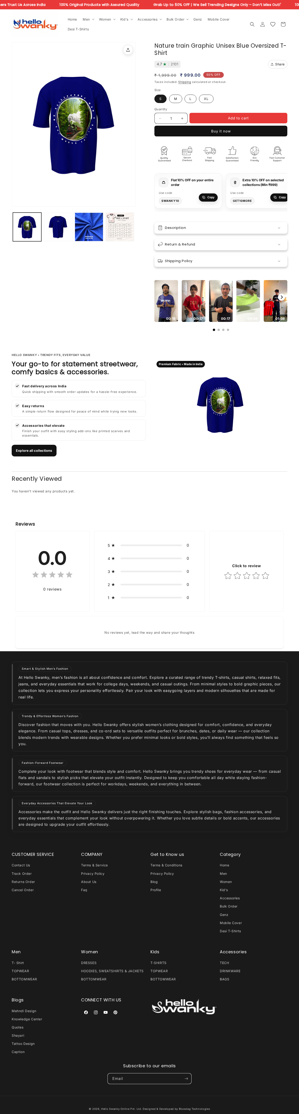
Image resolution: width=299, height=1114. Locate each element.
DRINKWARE (230, 971)
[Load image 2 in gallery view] (58, 227)
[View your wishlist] (273, 24)
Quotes (18, 1027)
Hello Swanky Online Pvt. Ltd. (121, 1108)
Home (224, 865)
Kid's (224, 890)
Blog (154, 882)
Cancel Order (23, 890)
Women (226, 882)
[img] (52, 575)
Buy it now (221, 131)
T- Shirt (18, 963)
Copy (210, 197)
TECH (224, 963)
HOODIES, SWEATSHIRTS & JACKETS (112, 971)
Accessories (230, 898)
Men (223, 874)
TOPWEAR (20, 971)
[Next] (281, 297)
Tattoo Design (23, 1044)
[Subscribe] (186, 1078)
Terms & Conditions (166, 865)
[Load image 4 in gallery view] (120, 227)
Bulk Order (229, 906)
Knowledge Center (27, 1019)
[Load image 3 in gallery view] (89, 227)
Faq (84, 890)
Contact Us (21, 865)
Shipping (184, 82)
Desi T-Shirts (230, 931)
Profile (155, 890)
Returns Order (23, 882)
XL (206, 99)
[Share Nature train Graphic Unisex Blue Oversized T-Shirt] (128, 50)
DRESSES (88, 963)
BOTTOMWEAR (24, 979)
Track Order (22, 874)
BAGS (224, 979)
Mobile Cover (231, 923)
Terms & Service (94, 865)
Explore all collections (34, 450)
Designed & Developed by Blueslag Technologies (176, 1108)
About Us (88, 882)
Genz (224, 915)
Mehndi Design (24, 1011)
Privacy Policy (92, 874)
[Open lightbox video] (166, 301)
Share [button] (280, 64)
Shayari (18, 1035)
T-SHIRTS (158, 963)
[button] (88, 19)
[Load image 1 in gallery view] (27, 227)
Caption (18, 1052)
